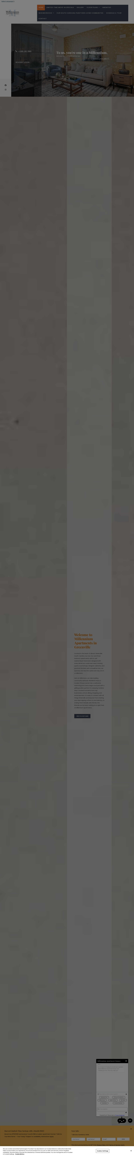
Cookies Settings (102, 1151)
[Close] (131, 1151)
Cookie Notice (19, 1154)
